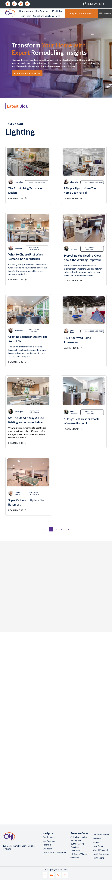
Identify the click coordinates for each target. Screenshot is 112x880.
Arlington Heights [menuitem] (78, 837)
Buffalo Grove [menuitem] (77, 843)
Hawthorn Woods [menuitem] (100, 834)
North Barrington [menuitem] (100, 854)
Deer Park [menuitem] (75, 850)
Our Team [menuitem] (25, 15)
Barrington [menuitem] (75, 840)
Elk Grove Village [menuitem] (78, 854)
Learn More (15, 198)
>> (67, 529)
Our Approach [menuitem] (42, 10)
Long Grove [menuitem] (97, 846)
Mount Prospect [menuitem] (100, 850)
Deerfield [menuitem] (74, 847)
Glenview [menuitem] (74, 857)
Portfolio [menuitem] (57, 10)
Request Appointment (81, 13)
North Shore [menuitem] (98, 857)
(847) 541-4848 (95, 3)
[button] (11, 608)
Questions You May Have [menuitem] (46, 15)
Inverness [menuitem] (96, 838)
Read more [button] (20, 615)
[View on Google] (17, 596)
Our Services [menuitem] (26, 10)
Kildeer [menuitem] (95, 842)
